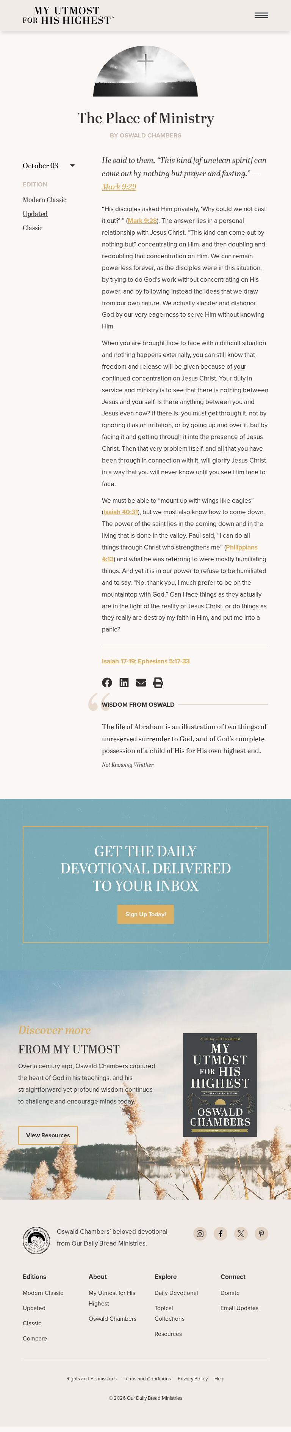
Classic (32, 1323)
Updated (34, 1308)
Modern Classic (43, 1292)
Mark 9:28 (142, 221)
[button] (261, 15)
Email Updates (239, 1308)
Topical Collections (170, 1313)
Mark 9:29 (119, 187)
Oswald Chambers (112, 1318)
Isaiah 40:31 (120, 512)
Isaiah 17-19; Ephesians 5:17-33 (146, 661)
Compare (35, 1338)
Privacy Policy (193, 1378)
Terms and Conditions (147, 1378)
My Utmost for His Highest (112, 1298)
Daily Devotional (176, 1292)
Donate (230, 1292)
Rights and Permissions (91, 1378)
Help (219, 1378)
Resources (168, 1333)
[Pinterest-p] (261, 1234)
